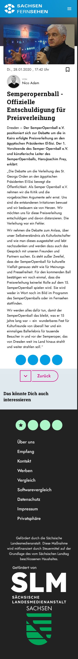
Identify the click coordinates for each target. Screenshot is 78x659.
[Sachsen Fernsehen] (26, 8)
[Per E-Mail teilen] (57, 360)
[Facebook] (33, 425)
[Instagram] (45, 425)
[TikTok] (57, 425)
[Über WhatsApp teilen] (45, 360)
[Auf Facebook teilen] (21, 360)
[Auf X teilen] (33, 360)
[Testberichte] (21, 425)
